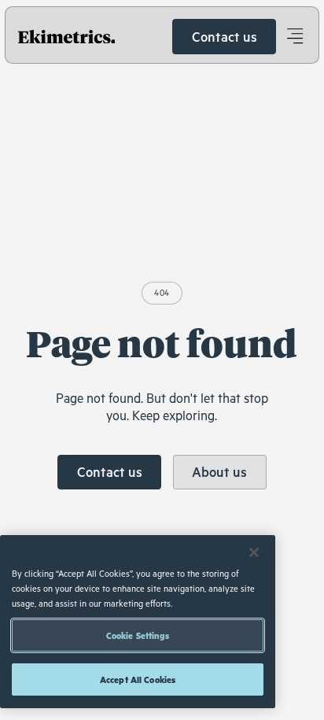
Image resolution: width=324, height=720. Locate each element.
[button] (294, 36)
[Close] (254, 552)
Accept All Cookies (137, 679)
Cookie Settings (138, 635)
